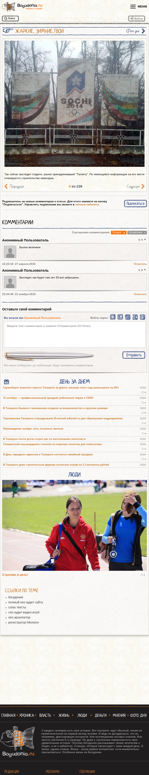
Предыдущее (17, 186)
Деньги (100, 715)
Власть (45, 715)
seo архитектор (19, 617)
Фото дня (132, 31)
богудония (15, 597)
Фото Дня (138, 715)
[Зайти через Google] (135, 319)
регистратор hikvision (23, 622)
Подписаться (135, 203)
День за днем (74, 381)
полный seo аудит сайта (25, 602)
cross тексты (17, 607)
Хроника (27, 715)
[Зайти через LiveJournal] (127, 319)
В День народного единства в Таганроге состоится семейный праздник (48, 454)
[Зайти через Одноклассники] (142, 319)
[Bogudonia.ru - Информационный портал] (22, 7)
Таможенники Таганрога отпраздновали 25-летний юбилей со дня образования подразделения (63, 418)
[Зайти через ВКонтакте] (113, 319)
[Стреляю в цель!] (74, 525)
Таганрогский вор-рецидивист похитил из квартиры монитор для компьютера (52, 444)
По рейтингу (135, 232)
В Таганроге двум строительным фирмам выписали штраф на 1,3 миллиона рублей (56, 464)
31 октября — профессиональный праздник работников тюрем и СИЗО (48, 398)
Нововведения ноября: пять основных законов (33, 428)
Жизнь (63, 715)
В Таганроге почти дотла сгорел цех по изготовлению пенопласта (44, 439)
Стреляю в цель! (15, 574)
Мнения (119, 715)
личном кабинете (87, 204)
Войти (138, 18)
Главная (8, 715)
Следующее (133, 186)
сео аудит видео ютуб (23, 612)
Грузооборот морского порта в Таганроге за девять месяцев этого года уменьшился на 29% (61, 387)
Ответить (140, 263)
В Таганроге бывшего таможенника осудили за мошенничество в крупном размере (55, 408)
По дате (117, 232)
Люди (74, 474)
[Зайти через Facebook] (121, 319)
